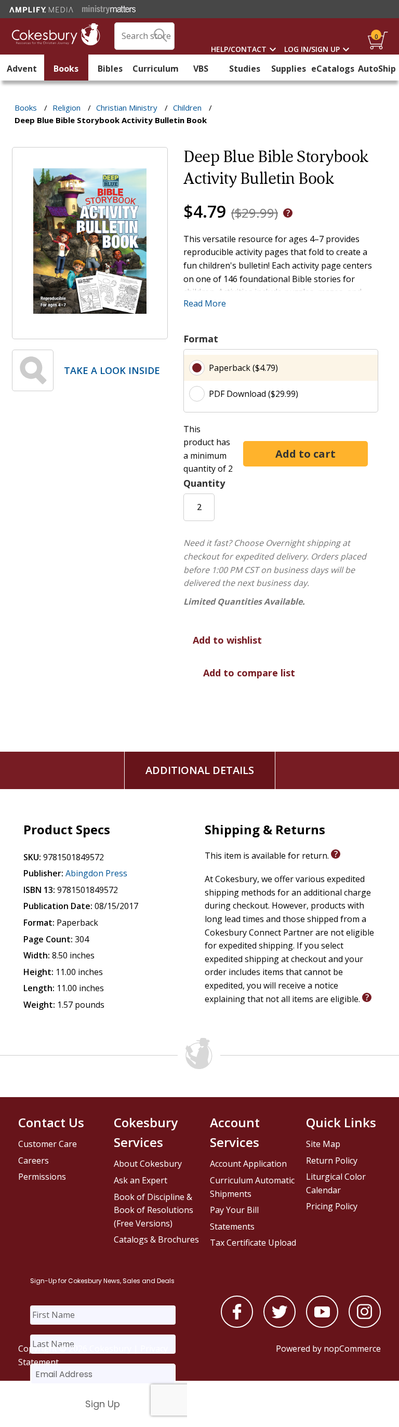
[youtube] (322, 1324)
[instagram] (365, 1324)
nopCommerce (352, 1348)
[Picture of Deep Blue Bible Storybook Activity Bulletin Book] (89, 331)
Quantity (204, 483)
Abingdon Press (96, 873)
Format (200, 338)
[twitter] (279, 1324)
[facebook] (237, 1324)
